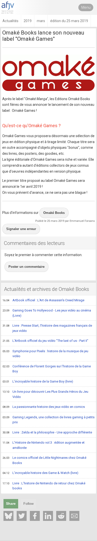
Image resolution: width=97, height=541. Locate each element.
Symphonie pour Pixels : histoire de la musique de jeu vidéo (45, 353)
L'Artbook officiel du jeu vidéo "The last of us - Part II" (45, 341)
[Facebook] (35, 516)
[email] (74, 516)
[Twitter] (22, 516)
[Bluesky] (8, 516)
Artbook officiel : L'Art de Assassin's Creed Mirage (43, 300)
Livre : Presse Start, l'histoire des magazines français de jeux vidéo (47, 328)
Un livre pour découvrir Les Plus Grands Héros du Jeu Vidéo (45, 394)
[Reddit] (61, 516)
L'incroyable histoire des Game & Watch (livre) (40, 473)
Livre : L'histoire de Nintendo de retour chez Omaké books (43, 485)
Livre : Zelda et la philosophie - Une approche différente (47, 432)
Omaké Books (54, 213)
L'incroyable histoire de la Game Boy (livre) (37, 381)
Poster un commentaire (26, 267)
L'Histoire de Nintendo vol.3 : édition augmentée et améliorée (43, 445)
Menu (86, 7)
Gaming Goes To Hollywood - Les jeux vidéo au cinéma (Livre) (46, 313)
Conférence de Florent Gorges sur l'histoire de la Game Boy (46, 368)
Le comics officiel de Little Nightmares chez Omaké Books (44, 460)
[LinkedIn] (48, 516)
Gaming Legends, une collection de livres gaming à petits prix (48, 419)
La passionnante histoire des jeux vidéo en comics (43, 407)
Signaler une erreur (21, 229)
